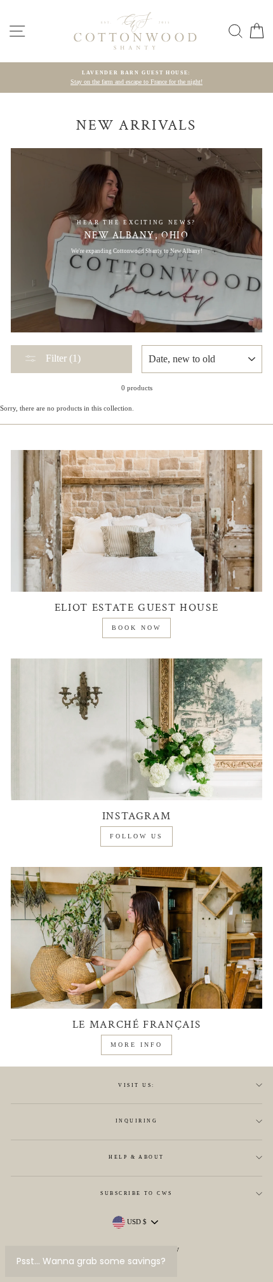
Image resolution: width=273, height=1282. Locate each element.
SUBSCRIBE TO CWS (136, 1193)
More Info (136, 1044)
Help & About (136, 1157)
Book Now (136, 627)
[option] (136, 78)
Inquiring (136, 1121)
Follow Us (136, 836)
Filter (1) (62, 358)
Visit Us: (136, 1085)
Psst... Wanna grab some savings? (91, 1261)
